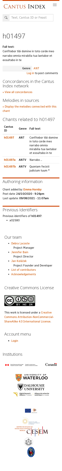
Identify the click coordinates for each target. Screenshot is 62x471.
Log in (30, 73)
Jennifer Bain (19, 252)
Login (14, 340)
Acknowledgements (23, 274)
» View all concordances (17, 92)
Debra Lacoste (20, 243)
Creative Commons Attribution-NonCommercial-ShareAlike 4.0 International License (29, 317)
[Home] (25, 5)
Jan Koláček (19, 261)
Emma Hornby (32, 189)
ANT (36, 68)
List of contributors (23, 269)
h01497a (10, 159)
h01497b (10, 166)
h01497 (9, 137)
